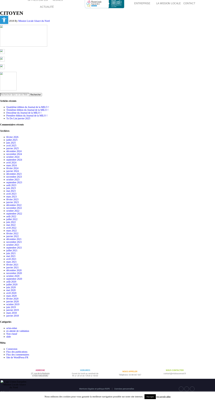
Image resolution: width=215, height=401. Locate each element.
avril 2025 (11, 145)
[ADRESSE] (40, 365)
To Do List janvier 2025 (18, 118)
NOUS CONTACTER (175, 370)
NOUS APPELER (129, 371)
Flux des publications (16, 351)
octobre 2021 (12, 244)
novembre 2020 (14, 273)
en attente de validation (17, 331)
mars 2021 (11, 261)
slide (8, 336)
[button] (4, 20)
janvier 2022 (12, 236)
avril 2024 (11, 162)
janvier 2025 (12, 148)
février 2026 (12, 137)
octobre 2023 (12, 179)
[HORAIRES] (85, 365)
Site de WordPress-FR (17, 357)
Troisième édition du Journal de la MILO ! (27, 110)
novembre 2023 (14, 176)
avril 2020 (11, 293)
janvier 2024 (12, 171)
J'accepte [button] (150, 396)
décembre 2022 (14, 205)
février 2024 (12, 168)
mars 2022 (11, 230)
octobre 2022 (12, 210)
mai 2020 (11, 290)
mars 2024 (11, 165)
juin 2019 (11, 307)
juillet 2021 (11, 250)
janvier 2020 (12, 301)
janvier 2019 (12, 310)
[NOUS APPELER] (130, 366)
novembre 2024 (14, 154)
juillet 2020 (11, 284)
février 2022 (12, 233)
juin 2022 (11, 222)
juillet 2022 (11, 219)
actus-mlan (11, 328)
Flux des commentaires (17, 354)
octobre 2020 (12, 276)
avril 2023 (11, 193)
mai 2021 (11, 256)
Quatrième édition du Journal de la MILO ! (27, 107)
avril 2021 (11, 259)
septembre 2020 (14, 278)
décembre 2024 (14, 151)
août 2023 (11, 185)
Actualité (47, 7)
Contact (189, 3)
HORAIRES (85, 370)
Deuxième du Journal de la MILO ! (23, 112)
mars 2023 (11, 196)
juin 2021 (11, 253)
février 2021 (12, 264)
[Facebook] (181, 389)
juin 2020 (11, 287)
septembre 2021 (14, 247)
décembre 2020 (14, 270)
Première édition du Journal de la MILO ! (26, 115)
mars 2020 (11, 295)
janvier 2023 (12, 202)
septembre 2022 (14, 213)
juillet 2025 (11, 139)
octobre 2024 (12, 157)
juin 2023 (11, 188)
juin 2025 (11, 142)
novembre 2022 (14, 208)
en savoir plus (163, 396)
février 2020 (12, 298)
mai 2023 (11, 191)
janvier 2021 (12, 267)
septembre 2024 (14, 159)
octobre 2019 (12, 304)
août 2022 (11, 216)
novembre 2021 (14, 242)
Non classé (11, 333)
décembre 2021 (14, 239)
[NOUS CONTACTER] (175, 365)
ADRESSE (40, 370)
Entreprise (142, 3)
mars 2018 (11, 313)
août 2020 (11, 281)
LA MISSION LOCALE (168, 3)
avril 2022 (11, 227)
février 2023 (12, 199)
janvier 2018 (12, 315)
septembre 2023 (14, 182)
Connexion (11, 349)
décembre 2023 (14, 174)
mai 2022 (11, 225)
